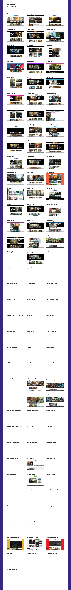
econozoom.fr (11, 109)
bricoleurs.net (31, 283)
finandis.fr (49, 141)
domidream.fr (11, 236)
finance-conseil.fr (51, 379)
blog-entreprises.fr (12, 490)
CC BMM (11, 4)
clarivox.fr (10, 61)
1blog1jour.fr (50, 172)
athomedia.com (11, 395)
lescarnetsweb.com (32, 537)
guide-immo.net (11, 522)
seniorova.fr (50, 252)
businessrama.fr (31, 61)
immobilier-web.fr (12, 506)
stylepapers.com (12, 283)
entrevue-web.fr (31, 379)
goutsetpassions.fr (32, 14)
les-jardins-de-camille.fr (34, 490)
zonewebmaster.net (52, 299)
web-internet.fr (31, 553)
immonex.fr (30, 220)
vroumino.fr (49, 45)
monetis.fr (30, 188)
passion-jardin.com (12, 458)
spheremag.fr (11, 125)
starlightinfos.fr (51, 93)
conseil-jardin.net (51, 363)
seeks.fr (29, 347)
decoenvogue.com (51, 283)
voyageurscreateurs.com (14, 410)
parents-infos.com (51, 553)
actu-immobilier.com (33, 522)
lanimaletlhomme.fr (13, 537)
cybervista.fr (11, 299)
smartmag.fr (30, 45)
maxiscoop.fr (11, 29)
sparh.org (49, 506)
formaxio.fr (30, 315)
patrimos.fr (10, 220)
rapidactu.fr (30, 204)
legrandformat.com (52, 537)
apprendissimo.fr (32, 268)
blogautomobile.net (32, 506)
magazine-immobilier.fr (53, 490)
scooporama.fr (50, 29)
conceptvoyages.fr (32, 395)
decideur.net (10, 553)
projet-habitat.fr (12, 347)
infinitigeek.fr (50, 188)
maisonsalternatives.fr (14, 442)
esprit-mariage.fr (51, 442)
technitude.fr (11, 14)
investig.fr (49, 14)
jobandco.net (30, 331)
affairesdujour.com (51, 204)
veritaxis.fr (30, 172)
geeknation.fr (50, 315)
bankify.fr (10, 252)
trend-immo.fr (50, 410)
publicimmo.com (51, 331)
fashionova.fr (31, 299)
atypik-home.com (12, 569)
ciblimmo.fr (10, 363)
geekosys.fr (30, 252)
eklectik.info (30, 363)
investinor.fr (10, 156)
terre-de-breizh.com (32, 474)
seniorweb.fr (11, 188)
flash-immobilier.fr (51, 458)
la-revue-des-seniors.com (14, 426)
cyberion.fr (10, 204)
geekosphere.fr (50, 474)
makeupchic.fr (31, 236)
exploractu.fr (50, 77)
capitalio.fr (10, 77)
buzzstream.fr (11, 93)
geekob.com (49, 395)
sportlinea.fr (30, 125)
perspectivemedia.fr (52, 125)
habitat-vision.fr (12, 474)
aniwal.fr (49, 61)
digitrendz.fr (11, 379)
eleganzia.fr (10, 268)
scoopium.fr (49, 220)
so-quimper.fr (50, 347)
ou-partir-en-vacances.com (15, 315)
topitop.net (49, 268)
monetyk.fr (49, 109)
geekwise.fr (30, 77)
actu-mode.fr (30, 458)
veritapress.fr (31, 93)
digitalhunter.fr (51, 236)
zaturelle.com (11, 331)
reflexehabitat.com (32, 442)
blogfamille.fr (50, 426)
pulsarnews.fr (31, 141)
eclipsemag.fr (11, 141)
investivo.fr (30, 109)
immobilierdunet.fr (32, 410)
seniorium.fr (30, 29)
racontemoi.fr (50, 522)
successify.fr (50, 156)
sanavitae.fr (30, 156)
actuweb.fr (30, 426)
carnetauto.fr (11, 45)
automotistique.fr (12, 172)
